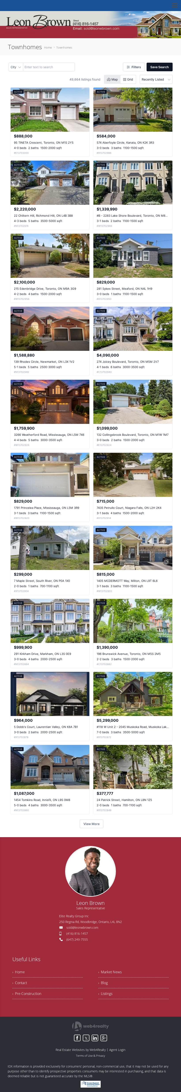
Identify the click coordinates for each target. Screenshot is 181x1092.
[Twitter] (86, 1038)
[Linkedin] (95, 1038)
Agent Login (117, 1050)
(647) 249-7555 (77, 939)
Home (48, 47)
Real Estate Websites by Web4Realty (81, 1050)
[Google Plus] (103, 1038)
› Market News (110, 972)
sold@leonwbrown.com (82, 927)
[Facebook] (77, 1038)
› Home (18, 972)
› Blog (103, 982)
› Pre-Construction (26, 993)
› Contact (19, 982)
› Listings (105, 993)
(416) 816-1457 (77, 933)
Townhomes (64, 47)
